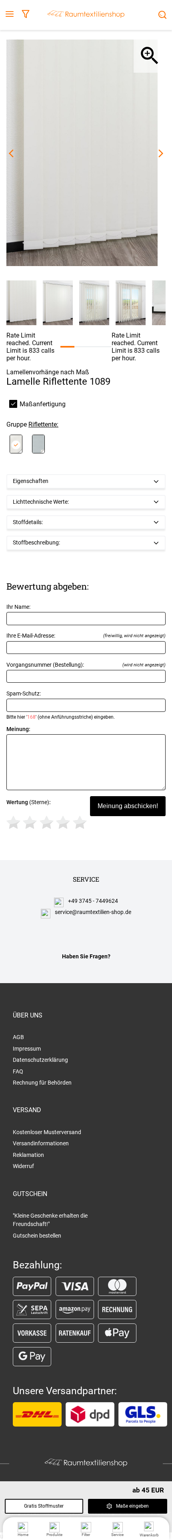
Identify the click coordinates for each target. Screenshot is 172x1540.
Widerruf (23, 1166)
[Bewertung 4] (63, 822)
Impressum (27, 1048)
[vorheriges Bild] (11, 153)
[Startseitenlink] (86, 15)
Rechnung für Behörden (42, 1082)
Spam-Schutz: (60, 705)
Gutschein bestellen (37, 1235)
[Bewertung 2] (30, 822)
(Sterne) (28, 802)
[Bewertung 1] (13, 822)
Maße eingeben (132, 1506)
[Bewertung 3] (47, 822)
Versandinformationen (41, 1143)
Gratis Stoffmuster (44, 1506)
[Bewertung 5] (80, 822)
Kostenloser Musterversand (47, 1132)
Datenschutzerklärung (40, 1060)
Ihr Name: (18, 607)
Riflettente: (43, 424)
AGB (18, 1037)
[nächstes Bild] (161, 153)
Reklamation (28, 1155)
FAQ (18, 1071)
